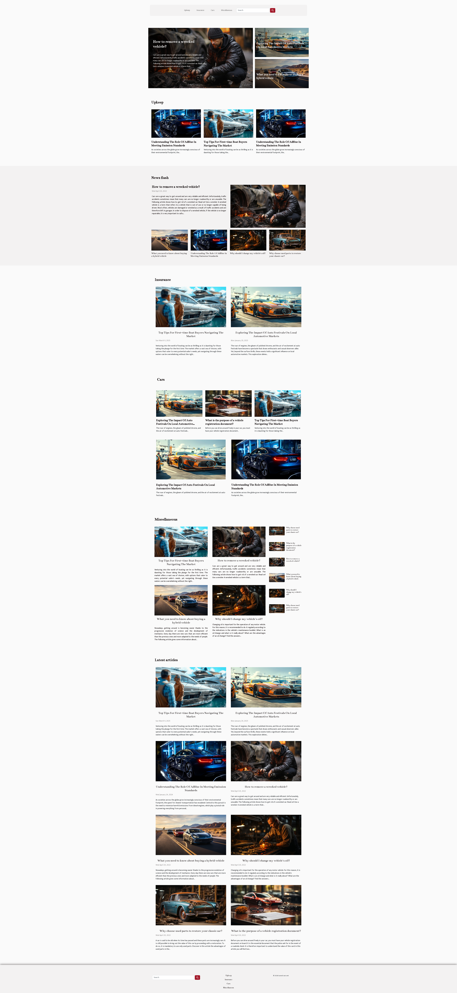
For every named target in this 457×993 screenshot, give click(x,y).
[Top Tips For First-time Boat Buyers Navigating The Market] (228, 123)
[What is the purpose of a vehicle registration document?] (228, 403)
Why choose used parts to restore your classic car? (292, 530)
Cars (212, 10)
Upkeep (187, 10)
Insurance (200, 10)
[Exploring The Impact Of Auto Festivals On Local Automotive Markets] (266, 306)
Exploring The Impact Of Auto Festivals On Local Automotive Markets (174, 424)
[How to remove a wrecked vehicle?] (268, 206)
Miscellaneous (226, 10)
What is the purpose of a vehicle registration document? (293, 546)
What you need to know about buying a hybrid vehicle (293, 576)
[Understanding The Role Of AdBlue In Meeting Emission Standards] (176, 123)
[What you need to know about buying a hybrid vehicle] (169, 240)
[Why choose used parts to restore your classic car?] (287, 240)
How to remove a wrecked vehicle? (176, 187)
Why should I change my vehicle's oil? (248, 253)
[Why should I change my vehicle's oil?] (248, 240)
